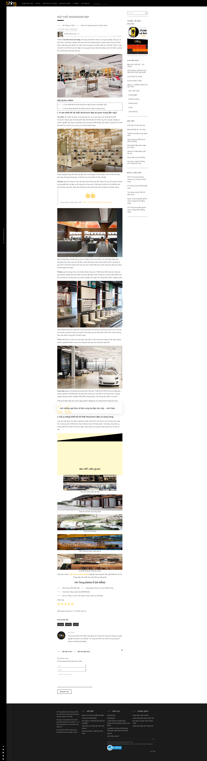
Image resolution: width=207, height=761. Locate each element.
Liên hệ (109, 733)
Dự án (38, 3)
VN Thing (71, 632)
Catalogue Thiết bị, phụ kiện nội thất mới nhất (136, 71)
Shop (105, 25)
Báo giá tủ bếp (65, 3)
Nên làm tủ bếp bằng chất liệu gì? (136, 152)
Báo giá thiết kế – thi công (135, 65)
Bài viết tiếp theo (84, 651)
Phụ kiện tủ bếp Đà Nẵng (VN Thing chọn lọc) (136, 162)
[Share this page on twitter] (76, 624)
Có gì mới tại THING (134, 77)
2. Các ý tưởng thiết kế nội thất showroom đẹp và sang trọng (83, 108)
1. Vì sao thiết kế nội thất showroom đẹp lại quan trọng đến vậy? (84, 105)
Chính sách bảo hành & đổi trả (143, 718)
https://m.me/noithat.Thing (103, 588)
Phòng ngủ (133, 103)
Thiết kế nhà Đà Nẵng (89, 718)
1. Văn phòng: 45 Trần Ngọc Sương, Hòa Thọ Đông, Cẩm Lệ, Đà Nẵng (118, 723)
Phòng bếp (132, 95)
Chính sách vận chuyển (141, 715)
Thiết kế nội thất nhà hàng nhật (90, 512)
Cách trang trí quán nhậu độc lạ (90, 551)
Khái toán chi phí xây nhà (136, 125)
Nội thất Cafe (134, 91)
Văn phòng (132, 112)
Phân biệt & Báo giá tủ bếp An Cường (136, 146)
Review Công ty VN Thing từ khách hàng (136, 179)
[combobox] (101, 3)
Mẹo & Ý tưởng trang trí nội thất (92, 25)
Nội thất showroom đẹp (3, 236)
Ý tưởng (76, 3)
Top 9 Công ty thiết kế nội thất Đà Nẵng (136, 140)
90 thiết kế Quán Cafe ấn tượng (90, 571)
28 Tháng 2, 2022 (68, 25)
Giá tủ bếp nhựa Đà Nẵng (136, 157)
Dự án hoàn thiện (134, 81)
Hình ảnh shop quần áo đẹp (90, 492)
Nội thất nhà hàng (90, 531)
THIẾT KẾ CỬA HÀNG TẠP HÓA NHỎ (97, 202)
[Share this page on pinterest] (68, 624)
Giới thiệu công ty (113, 736)
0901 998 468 (74, 588)
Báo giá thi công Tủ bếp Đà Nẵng (93, 715)
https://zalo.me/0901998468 (80, 592)
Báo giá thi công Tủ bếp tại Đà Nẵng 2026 (137, 201)
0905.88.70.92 (111, 715)
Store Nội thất (27, 3)
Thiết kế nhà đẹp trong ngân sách (137, 134)
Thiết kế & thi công (49, 3)
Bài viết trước (67, 651)
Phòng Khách (134, 99)
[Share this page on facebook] (60, 624)
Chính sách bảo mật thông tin (143, 726)
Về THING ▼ (85, 3)
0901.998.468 (111, 718)
